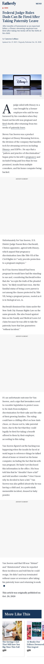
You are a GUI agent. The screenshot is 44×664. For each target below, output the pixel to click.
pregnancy (31, 157)
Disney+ (6, 149)
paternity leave (18, 127)
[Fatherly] (9, 4)
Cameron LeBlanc (11, 39)
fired (4, 123)
